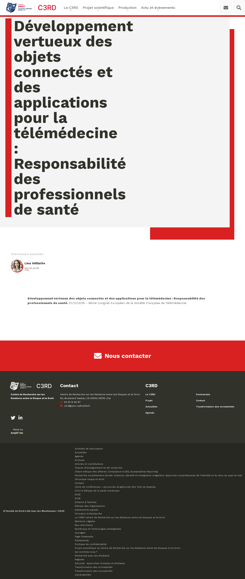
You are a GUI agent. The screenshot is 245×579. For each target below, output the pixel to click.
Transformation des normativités (215, 406)
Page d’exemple (84, 536)
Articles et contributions (89, 464)
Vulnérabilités (83, 574)
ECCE (78, 494)
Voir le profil (31, 268)
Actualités (151, 406)
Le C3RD (150, 394)
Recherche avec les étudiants (92, 555)
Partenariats (203, 394)
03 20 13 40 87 (72, 402)
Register (79, 559)
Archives (80, 460)
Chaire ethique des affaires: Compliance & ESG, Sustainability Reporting (116, 471)
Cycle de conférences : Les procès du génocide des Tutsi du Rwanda (115, 487)
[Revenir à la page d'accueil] (31, 12)
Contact (200, 400)
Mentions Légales (85, 521)
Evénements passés (86, 509)
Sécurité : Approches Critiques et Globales (100, 563)
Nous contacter (128, 355)
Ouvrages (80, 532)
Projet (149, 400)
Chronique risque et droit (89, 479)
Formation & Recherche (88, 513)
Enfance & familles (85, 502)
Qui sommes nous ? (86, 552)
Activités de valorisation (89, 448)
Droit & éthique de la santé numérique (97, 490)
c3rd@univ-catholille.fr (76, 406)
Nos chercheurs (84, 525)
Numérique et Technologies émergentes (98, 529)
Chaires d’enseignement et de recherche (98, 467)
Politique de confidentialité (90, 544)
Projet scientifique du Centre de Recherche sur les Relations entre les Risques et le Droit (127, 548)
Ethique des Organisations (90, 506)
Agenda (149, 412)
